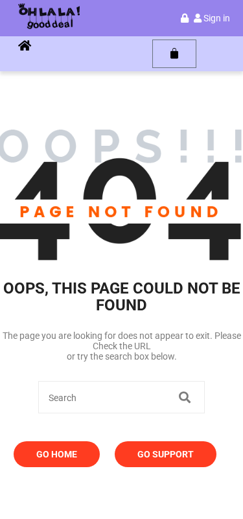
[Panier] (174, 54)
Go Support (165, 454)
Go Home (56, 454)
